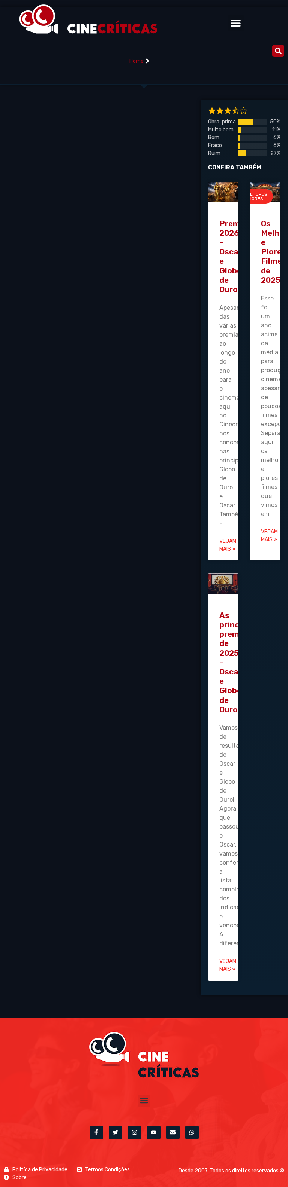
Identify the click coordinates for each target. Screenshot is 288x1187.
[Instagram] (134, 1132)
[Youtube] (153, 1132)
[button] (236, 23)
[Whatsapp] (192, 1132)
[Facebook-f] (96, 1132)
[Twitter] (115, 1132)
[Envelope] (173, 1132)
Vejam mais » (227, 545)
